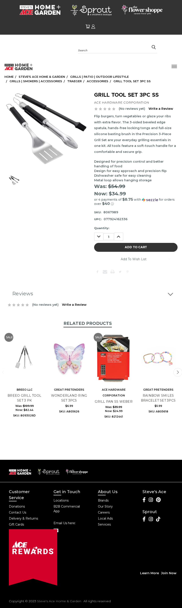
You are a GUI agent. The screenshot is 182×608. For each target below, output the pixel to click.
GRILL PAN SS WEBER (114, 402)
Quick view (24, 353)
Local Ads (105, 518)
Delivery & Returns (23, 518)
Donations (17, 506)
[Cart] (87, 26)
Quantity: (101, 228)
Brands (103, 500)
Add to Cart (24, 361)
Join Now (168, 573)
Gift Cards (16, 524)
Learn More (149, 573)
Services (104, 524)
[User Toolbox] (93, 26)
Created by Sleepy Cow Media (147, 601)
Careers (104, 512)
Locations (61, 500)
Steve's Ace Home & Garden (59, 601)
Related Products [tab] (87, 323)
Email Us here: (64, 523)
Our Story (105, 506)
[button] (136, 201)
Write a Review (160, 109)
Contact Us (17, 512)
